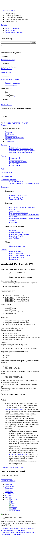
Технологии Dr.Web (16, 199)
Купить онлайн (10, 30)
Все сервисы (13, 147)
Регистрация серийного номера (17, 19)
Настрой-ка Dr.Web (16, 236)
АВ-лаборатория (11, 136)
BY (25, 123)
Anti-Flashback (14, 238)
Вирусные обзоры (15, 251)
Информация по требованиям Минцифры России (18, 533)
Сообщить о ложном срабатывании (22, 151)
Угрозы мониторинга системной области (24, 183)
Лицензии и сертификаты (14, 138)
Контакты (8, 495)
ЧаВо (3, 72)
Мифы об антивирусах (17, 246)
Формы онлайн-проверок (18, 162)
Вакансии (8, 497)
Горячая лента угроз (16, 257)
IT (15, 123)
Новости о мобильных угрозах (20, 255)
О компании (9, 141)
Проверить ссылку (16, 160)
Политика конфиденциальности (12, 532)
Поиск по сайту (6, 39)
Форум (8, 72)
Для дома (8, 132)
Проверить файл (15, 158)
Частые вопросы (11, 85)
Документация (11, 14)
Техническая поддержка (14, 17)
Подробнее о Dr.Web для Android (12, 467)
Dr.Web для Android (14, 409)
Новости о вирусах (16, 253)
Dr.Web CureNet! (15, 165)
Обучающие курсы (16, 232)
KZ (19, 123)
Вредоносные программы (18, 213)
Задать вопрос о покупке (14, 32)
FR (13, 123)
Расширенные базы (16, 197)
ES (10, 123)
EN (8, 123)
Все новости (13, 259)
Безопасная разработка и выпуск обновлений (17, 529)
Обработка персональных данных (13, 528)
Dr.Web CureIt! (14, 163)
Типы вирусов (14, 211)
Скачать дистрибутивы (14, 16)
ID (27, 123)
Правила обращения (12, 83)
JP (17, 123)
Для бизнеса (9, 134)
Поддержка (9, 488)
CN (5, 123)
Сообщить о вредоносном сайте (20, 152)
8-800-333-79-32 (6, 69)
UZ (22, 123)
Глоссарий (13, 222)
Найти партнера (11, 21)
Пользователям (10, 490)
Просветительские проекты (19, 234)
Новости (8, 139)
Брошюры (12, 230)
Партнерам (9, 492)
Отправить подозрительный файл (21, 149)
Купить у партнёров (12, 28)
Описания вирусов (16, 181)
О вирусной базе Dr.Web (18, 195)
